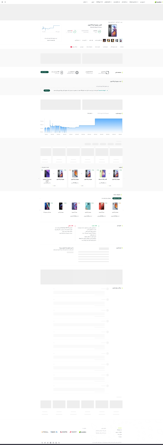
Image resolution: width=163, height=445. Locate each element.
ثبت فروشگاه (119, 429)
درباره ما (120, 436)
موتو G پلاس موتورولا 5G (47, 212)
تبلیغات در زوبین (119, 432)
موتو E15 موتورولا (74, 212)
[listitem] (109, 178)
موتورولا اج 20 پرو (60, 212)
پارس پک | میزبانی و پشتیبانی (101, 430)
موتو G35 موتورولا (101, 212)
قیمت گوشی (117, 22)
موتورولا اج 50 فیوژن (115, 212)
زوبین (121, 22)
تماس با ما (120, 434)
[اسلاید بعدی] (38, 178)
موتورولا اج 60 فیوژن (88, 212)
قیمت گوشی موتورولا (111, 22)
